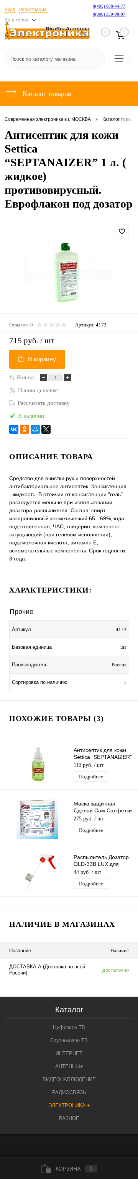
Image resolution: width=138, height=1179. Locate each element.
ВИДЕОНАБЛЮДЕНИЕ (69, 1079)
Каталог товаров (46, 93)
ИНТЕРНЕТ (69, 1053)
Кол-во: (26, 377)
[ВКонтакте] (13, 429)
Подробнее (91, 777)
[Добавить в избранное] (122, 232)
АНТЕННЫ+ (69, 1066)
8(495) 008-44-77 (109, 6)
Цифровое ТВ (69, 1027)
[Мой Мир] (35, 429)
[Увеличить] (69, 273)
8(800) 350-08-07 (109, 14)
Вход (10, 9)
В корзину (42, 359)
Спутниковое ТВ (69, 1040)
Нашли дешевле (38, 390)
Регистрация (33, 9)
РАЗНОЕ (69, 1118)
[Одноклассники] (24, 429)
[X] (46, 429)
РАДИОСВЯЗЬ (69, 1092)
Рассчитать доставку (44, 403)
